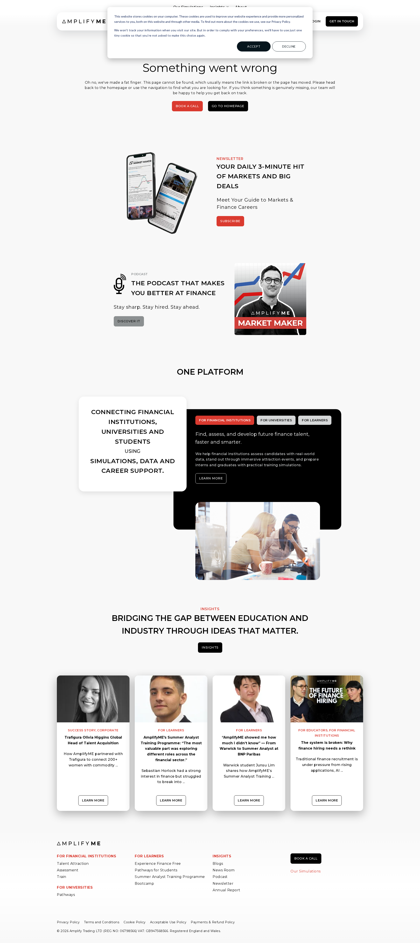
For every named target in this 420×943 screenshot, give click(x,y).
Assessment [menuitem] (67, 870)
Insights (210, 647)
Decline (289, 46)
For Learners (171, 730)
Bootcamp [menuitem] (144, 883)
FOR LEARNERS (149, 856)
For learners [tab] (315, 420)
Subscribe (230, 221)
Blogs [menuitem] (218, 863)
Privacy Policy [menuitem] (68, 922)
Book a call (306, 858)
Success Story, (82, 730)
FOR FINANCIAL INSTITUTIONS (86, 856)
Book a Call (187, 106)
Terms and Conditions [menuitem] (101, 922)
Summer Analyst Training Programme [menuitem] (170, 877)
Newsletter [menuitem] (223, 883)
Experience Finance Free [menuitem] (158, 863)
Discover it (128, 321)
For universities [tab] (276, 420)
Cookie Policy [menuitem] (135, 922)
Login (315, 21)
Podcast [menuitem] (220, 877)
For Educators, (313, 730)
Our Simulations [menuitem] (305, 871)
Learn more (211, 478)
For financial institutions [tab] (224, 420)
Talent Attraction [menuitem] (73, 863)
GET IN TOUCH (341, 21)
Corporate (108, 730)
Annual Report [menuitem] (226, 890)
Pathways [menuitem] (66, 895)
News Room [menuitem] (224, 870)
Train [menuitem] (61, 877)
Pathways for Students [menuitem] (156, 870)
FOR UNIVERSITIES (75, 887)
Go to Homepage (228, 106)
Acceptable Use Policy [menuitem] (168, 922)
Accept (253, 46)
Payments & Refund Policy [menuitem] (213, 922)
